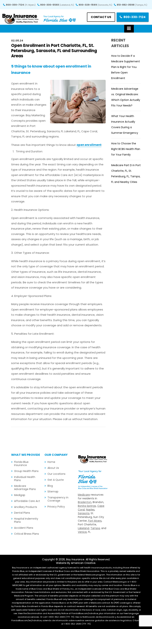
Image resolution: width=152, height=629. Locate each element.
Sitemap (52, 491)
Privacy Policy (56, 506)
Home (51, 462)
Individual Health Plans (24, 478)
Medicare (84, 495)
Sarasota (83, 513)
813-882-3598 (132, 5)
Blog (50, 486)
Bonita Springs (87, 506)
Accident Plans (23, 528)
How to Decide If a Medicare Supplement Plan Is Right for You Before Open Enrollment (125, 67)
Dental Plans (22, 513)
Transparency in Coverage (57, 499)
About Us (53, 468)
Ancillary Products (25, 507)
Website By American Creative (75, 563)
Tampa (95, 528)
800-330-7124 (21, 5)
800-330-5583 (57, 5)
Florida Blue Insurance (21, 463)
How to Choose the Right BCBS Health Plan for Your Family (125, 149)
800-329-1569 (95, 5)
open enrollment (89, 145)
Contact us (101, 17)
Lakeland (83, 528)
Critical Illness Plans (26, 534)
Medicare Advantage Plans (25, 487)
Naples (90, 509)
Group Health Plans (26, 471)
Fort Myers (95, 521)
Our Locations (56, 474)
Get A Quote (55, 480)
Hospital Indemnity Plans (26, 520)
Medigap (19, 495)
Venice (82, 532)
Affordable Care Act (27, 501)
